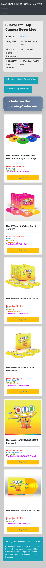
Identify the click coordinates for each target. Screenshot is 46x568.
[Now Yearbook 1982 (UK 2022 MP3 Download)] (23, 417)
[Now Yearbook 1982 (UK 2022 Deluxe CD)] (23, 345)
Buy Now (23, 178)
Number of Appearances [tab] (18, 88)
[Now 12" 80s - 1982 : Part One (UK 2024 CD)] (23, 203)
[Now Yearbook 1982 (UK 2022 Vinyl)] (23, 488)
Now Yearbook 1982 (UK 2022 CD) (22, 298)
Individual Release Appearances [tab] (21, 79)
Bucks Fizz (25, 36)
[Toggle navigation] (4, 11)
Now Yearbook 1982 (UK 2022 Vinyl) (23, 510)
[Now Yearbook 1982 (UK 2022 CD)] (23, 276)
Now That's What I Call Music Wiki (21, 3)
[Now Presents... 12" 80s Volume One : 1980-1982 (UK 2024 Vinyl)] (23, 133)
